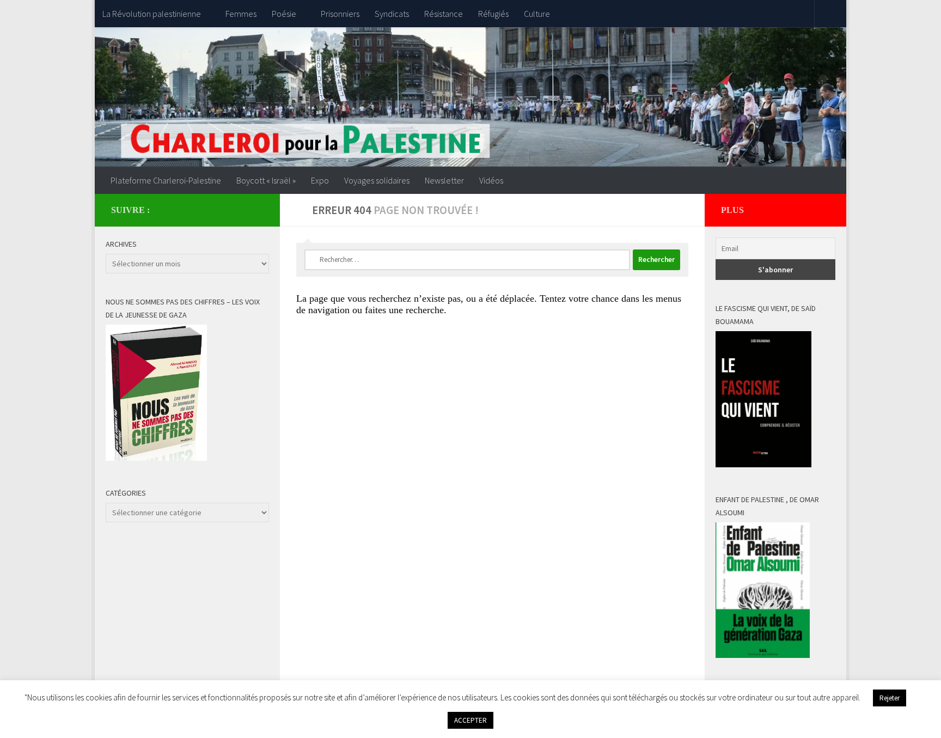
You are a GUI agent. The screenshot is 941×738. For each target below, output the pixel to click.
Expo (320, 180)
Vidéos (491, 180)
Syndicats (392, 13)
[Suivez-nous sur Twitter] (257, 209)
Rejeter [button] (889, 698)
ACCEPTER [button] (470, 720)
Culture (537, 13)
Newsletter (444, 180)
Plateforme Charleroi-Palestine (166, 180)
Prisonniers (340, 13)
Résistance (443, 13)
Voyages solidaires (377, 180)
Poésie (284, 13)
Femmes (240, 13)
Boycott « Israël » (266, 180)
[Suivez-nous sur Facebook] (239, 209)
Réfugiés (493, 13)
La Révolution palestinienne (151, 13)
